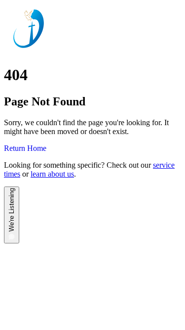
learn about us (52, 174)
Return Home (25, 148)
